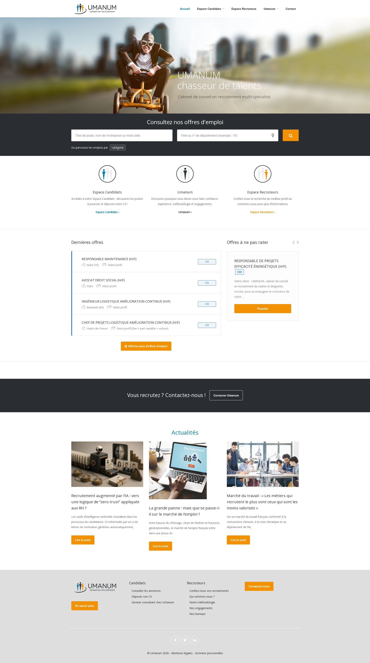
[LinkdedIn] (194, 640)
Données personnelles (209, 653)
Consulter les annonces (146, 591)
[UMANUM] (95, 9)
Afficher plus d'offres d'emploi (147, 346)
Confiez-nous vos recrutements (209, 591)
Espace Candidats (209, 9)
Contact (291, 9)
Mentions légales (182, 653)
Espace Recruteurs (243, 9)
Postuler (262, 308)
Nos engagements (201, 608)
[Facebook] (175, 640)
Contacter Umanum (226, 395)
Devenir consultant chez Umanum (153, 602)
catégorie (118, 147)
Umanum (269, 9)
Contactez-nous (259, 586)
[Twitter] (185, 640)
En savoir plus (84, 606)
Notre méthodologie (202, 602)
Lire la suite (83, 540)
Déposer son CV (142, 596)
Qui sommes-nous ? (201, 596)
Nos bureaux (197, 614)
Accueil (185, 9)
